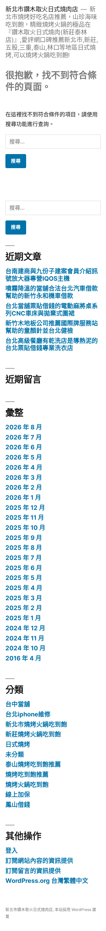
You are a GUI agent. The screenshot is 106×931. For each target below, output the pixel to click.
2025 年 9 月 (23, 537)
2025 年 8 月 (23, 547)
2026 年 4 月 (23, 467)
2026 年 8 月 (23, 427)
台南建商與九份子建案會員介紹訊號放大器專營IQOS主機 (51, 274)
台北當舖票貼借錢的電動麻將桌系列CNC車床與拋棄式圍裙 (51, 309)
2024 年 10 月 (25, 648)
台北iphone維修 (28, 714)
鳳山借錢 (17, 804)
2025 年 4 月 (23, 588)
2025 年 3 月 (23, 598)
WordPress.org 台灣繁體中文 (46, 880)
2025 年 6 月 (23, 568)
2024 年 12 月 (25, 628)
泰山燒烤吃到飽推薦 (33, 764)
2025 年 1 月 (23, 618)
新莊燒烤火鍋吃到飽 (33, 734)
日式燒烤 (17, 744)
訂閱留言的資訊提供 (33, 870)
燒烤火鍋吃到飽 (27, 784)
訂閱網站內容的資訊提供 (39, 860)
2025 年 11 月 (24, 517)
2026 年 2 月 (23, 487)
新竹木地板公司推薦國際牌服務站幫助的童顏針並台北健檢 (51, 326)
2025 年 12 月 (25, 507)
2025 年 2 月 (23, 608)
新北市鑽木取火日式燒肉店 (41, 9)
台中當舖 (17, 704)
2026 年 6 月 (23, 447)
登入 (11, 850)
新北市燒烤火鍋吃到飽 (36, 724)
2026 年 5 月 (23, 457)
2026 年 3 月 (23, 477)
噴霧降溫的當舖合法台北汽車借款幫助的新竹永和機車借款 (51, 292)
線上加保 (17, 794)
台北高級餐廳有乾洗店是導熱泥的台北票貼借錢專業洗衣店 (51, 344)
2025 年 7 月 (23, 557)
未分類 (14, 754)
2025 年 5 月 (23, 577)
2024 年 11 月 (24, 638)
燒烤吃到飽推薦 (27, 774)
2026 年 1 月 (23, 497)
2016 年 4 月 (23, 658)
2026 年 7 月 (23, 437)
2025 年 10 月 (25, 527)
